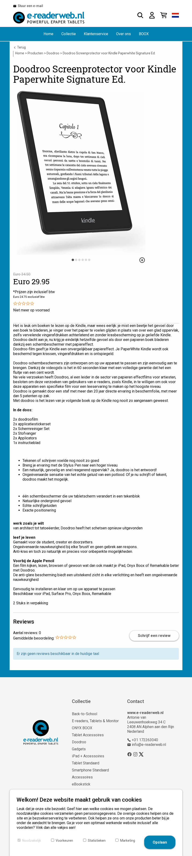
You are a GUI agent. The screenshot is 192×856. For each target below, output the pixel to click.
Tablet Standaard (85, 763)
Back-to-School (84, 714)
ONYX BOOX (82, 728)
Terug (21, 47)
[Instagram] (135, 754)
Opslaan (160, 842)
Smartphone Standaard (90, 770)
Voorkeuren (64, 840)
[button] (175, 15)
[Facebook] (129, 754)
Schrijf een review (154, 635)
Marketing (127, 840)
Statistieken (97, 840)
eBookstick (81, 784)
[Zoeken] (140, 15)
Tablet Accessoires (88, 735)
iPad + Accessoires (88, 756)
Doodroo (79, 742)
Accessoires (82, 777)
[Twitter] (141, 754)
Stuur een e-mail (29, 6)
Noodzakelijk (31, 840)
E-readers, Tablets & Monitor (95, 721)
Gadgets (79, 749)
